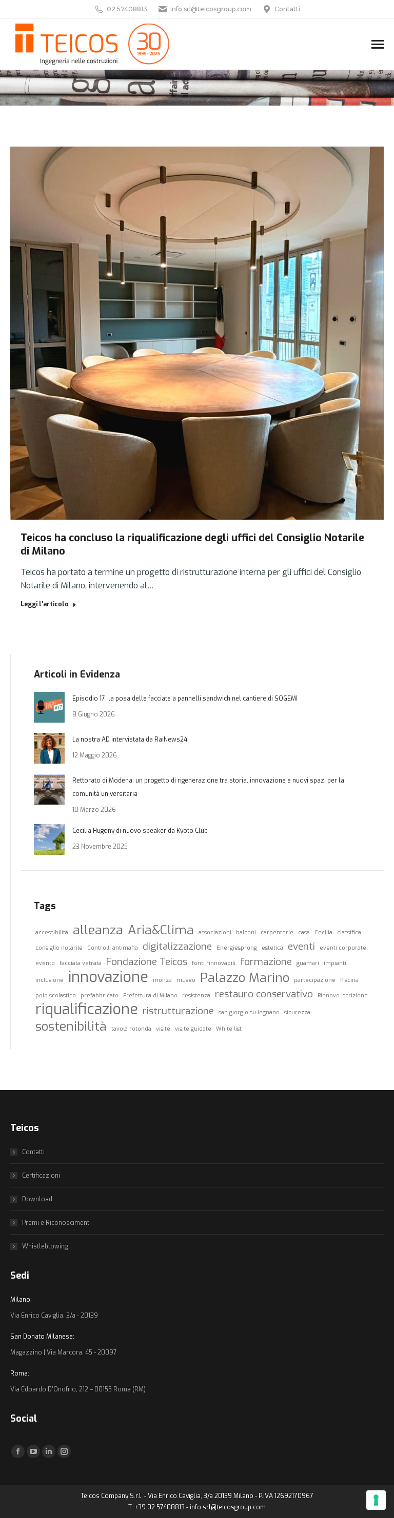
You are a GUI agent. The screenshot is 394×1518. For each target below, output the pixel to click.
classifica (349, 932)
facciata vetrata (81, 963)
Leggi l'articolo (45, 604)
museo (185, 979)
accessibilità (51, 932)
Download (37, 1199)
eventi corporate (343, 947)
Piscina (349, 979)
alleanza (98, 930)
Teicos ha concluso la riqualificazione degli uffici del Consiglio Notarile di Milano (192, 544)
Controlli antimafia (112, 947)
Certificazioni (41, 1176)
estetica (272, 947)
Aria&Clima (161, 930)
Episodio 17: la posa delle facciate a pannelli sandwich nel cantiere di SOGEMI (185, 698)
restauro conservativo (264, 994)
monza (162, 979)
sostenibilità (71, 1026)
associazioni (215, 932)
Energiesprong (236, 947)
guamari (308, 963)
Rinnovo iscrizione (343, 995)
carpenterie (277, 932)
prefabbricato (100, 995)
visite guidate (193, 1028)
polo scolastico (55, 995)
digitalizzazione (177, 946)
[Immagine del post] (49, 707)
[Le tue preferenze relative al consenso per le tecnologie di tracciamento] (376, 1500)
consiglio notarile (59, 947)
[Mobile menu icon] (377, 44)
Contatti (287, 9)
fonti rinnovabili (213, 963)
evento (45, 963)
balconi (246, 932)
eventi (301, 946)
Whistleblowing (45, 1246)
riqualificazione (86, 1009)
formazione (266, 961)
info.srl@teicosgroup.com (210, 9)
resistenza (196, 995)
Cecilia (323, 932)
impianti (335, 963)
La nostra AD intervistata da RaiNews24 (129, 739)
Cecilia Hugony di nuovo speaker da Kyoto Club (140, 831)
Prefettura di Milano (150, 995)
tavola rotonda (131, 1028)
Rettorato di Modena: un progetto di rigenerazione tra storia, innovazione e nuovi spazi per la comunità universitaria (208, 787)
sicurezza (297, 1012)
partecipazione (315, 979)
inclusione (49, 979)
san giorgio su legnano (249, 1012)
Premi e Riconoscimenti (56, 1223)
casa (304, 932)
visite (163, 1028)
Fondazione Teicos (146, 961)
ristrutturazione (178, 1010)
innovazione (108, 977)
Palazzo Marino (244, 977)
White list (229, 1028)
